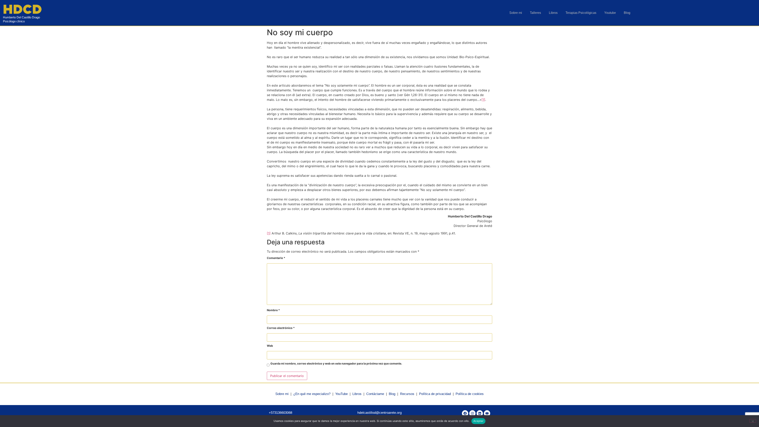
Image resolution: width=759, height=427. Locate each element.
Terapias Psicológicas (580, 12)
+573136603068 (280, 413)
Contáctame (375, 394)
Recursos (407, 394)
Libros (553, 12)
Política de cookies (470, 394)
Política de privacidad (435, 394)
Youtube (610, 12)
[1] (483, 100)
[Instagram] (472, 413)
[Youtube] (487, 413)
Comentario (276, 258)
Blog (627, 12)
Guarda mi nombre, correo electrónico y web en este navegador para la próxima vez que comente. (336, 363)
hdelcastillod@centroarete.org (379, 413)
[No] (752, 421)
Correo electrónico (281, 328)
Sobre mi (515, 12)
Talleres (535, 12)
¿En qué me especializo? (311, 394)
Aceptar (478, 420)
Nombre (273, 310)
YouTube (341, 394)
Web (270, 345)
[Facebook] (465, 413)
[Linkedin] (480, 413)
